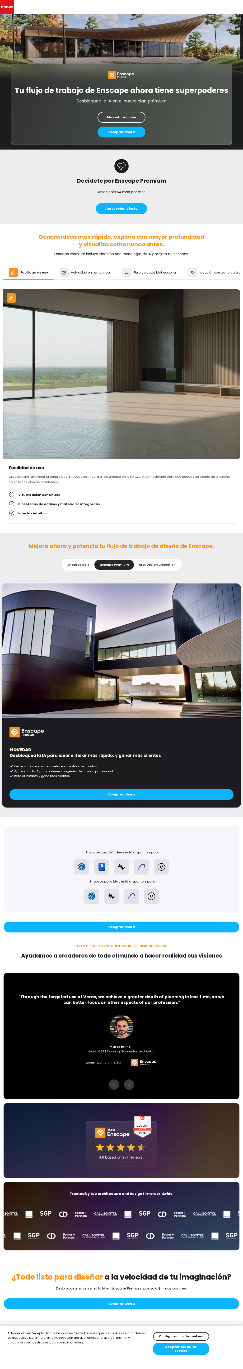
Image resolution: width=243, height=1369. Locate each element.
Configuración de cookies (181, 1336)
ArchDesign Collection (157, 564)
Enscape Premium (114, 564)
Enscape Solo (78, 564)
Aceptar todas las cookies (181, 1349)
